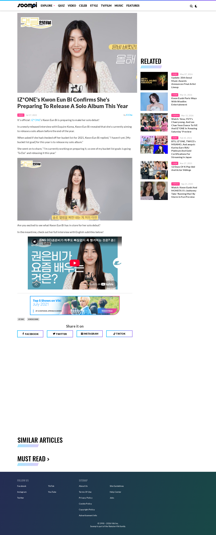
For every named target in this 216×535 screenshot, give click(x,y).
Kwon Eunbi (33, 319)
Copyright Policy (87, 509)
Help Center (115, 492)
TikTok (51, 486)
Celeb (83, 5)
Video (72, 5)
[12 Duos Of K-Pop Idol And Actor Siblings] (154, 170)
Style (94, 5)
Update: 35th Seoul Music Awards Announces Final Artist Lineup (183, 82)
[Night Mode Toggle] (196, 6)
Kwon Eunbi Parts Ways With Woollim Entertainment (184, 101)
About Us (83, 486)
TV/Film (175, 115)
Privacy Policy (85, 497)
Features (133, 5)
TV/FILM (106, 5)
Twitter (61, 334)
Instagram (90, 333)
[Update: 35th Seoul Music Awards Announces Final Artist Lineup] (154, 81)
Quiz (61, 5)
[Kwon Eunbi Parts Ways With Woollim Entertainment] (154, 101)
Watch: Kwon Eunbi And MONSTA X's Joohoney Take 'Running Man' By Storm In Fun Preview (184, 192)
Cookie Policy (85, 503)
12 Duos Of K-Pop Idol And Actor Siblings (183, 168)
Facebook (32, 334)
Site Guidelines (117, 486)
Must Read (31, 458)
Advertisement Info (88, 515)
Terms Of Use (85, 492)
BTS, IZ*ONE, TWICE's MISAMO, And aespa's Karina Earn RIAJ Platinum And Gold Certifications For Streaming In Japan (183, 149)
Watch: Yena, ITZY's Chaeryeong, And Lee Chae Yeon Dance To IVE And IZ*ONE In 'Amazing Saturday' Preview (184, 125)
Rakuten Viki (114, 526)
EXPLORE (46, 5)
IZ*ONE (35, 120)
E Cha (129, 114)
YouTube (52, 492)
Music (119, 5)
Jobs (112, 497)
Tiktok (120, 333)
